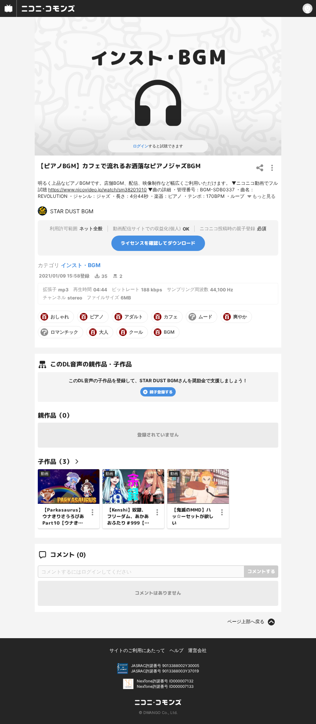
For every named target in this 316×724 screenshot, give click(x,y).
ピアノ (97, 316)
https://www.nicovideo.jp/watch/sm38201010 (97, 189)
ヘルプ (176, 650)
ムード (205, 316)
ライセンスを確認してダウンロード (158, 243)
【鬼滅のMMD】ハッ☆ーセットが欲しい (192, 516)
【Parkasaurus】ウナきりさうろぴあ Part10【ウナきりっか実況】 (63, 516)
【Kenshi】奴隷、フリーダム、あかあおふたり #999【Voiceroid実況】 (128, 516)
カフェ (171, 316)
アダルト (133, 316)
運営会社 (197, 650)
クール (136, 332)
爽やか (240, 316)
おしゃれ (59, 316)
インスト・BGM (81, 265)
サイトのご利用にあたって (137, 650)
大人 (103, 332)
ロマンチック (64, 332)
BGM (169, 332)
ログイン (140, 146)
